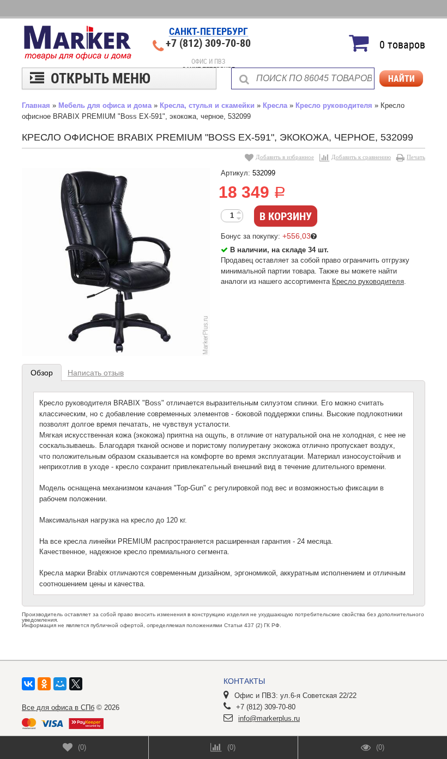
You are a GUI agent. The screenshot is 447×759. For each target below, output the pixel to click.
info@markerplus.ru (269, 718)
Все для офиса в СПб (58, 707)
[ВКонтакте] (28, 683)
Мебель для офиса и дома (105, 105)
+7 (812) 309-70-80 (208, 43)
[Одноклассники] (44, 683)
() (82, 747)
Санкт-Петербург (208, 32)
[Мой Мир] (60, 683)
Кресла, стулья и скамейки (207, 105)
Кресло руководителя (333, 105)
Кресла (275, 105)
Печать (416, 157)
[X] (75, 683)
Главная (36, 105)
